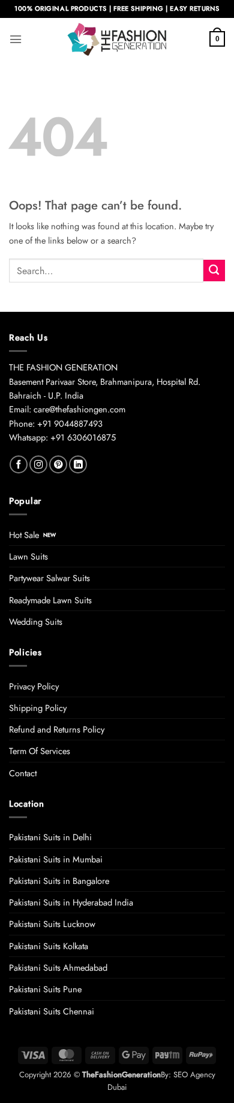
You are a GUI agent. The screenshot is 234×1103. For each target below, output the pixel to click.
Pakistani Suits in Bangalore (59, 880)
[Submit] (214, 270)
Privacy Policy (34, 686)
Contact (23, 773)
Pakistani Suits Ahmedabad (58, 967)
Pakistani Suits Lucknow (52, 923)
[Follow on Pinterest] (58, 464)
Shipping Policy (38, 707)
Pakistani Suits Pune (45, 989)
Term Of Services (39, 751)
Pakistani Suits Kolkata (48, 946)
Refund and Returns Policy (56, 729)
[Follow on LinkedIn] (78, 464)
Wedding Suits (35, 621)
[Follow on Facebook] (19, 464)
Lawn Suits (28, 556)
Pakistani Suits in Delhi (50, 837)
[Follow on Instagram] (38, 464)
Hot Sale (24, 534)
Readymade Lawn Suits (50, 600)
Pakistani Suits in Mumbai (56, 859)
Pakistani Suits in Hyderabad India (71, 902)
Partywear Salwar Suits (49, 578)
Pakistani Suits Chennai (51, 1011)
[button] (15, 39)
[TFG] (117, 38)
